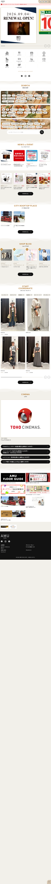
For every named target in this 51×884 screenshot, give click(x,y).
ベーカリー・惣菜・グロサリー (8, 101)
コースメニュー (27, 112)
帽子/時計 (19, 98)
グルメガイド (37, 123)
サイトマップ (3, 551)
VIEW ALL (25, 194)
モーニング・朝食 (12, 112)
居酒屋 (44, 109)
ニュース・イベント (6, 123)
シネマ (43, 123)
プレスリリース (28, 550)
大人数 (4, 115)
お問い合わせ (3, 550)
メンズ (9, 95)
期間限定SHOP (20, 95)
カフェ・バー (21, 109)
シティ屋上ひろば (18, 126)
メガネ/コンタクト (11, 98)
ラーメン (33, 109)
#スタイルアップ (13, 294)
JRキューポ (32, 126)
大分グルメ (28, 109)
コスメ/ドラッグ (37, 95)
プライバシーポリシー (30, 545)
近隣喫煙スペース (11, 115)
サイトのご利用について (30, 546)
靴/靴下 (4, 98)
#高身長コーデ (21, 294)
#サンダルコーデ (47, 294)
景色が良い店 (39, 112)
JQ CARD (26, 126)
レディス (4, 95)
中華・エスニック (14, 109)
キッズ (13, 95)
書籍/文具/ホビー (31, 98)
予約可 (45, 112)
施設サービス (22, 123)
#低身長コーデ (29, 294)
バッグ (24, 98)
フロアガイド (30, 123)
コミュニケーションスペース (8, 126)
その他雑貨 (39, 98)
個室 (33, 112)
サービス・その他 (23, 101)
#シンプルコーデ (5, 294)
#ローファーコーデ (37, 294)
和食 (3, 109)
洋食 (7, 109)
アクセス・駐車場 (15, 123)
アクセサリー (45, 95)
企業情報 (2, 545)
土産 (17, 101)
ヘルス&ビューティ (28, 95)
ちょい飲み (5, 112)
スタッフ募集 (39, 126)
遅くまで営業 (20, 112)
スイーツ (39, 109)
